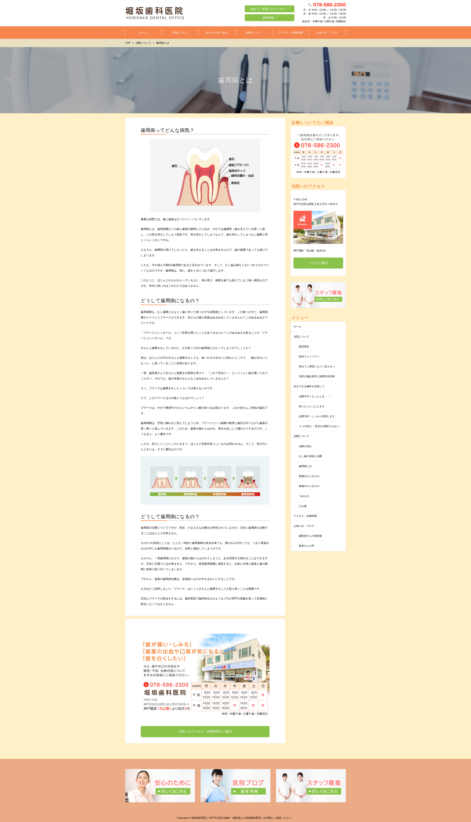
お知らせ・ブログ (304, 525)
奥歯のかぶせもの (309, 485)
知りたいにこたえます (312, 406)
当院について (301, 336)
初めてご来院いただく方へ (268, 8)
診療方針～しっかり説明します (317, 416)
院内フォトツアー (309, 356)
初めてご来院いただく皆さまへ (317, 366)
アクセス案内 (318, 262)
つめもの (304, 496)
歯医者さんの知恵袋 (310, 535)
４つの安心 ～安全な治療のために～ (320, 426)
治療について (301, 436)
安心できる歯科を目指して (309, 386)
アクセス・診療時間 (305, 515)
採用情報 (268, 17)
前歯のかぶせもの (309, 476)
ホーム (297, 326)
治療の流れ (305, 446)
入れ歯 (303, 506)
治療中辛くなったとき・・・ (315, 396)
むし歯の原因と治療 (310, 456)
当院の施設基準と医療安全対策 (317, 376)
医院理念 (304, 346)
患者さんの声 (306, 545)
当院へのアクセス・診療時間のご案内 (205, 731)
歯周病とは (305, 466)
